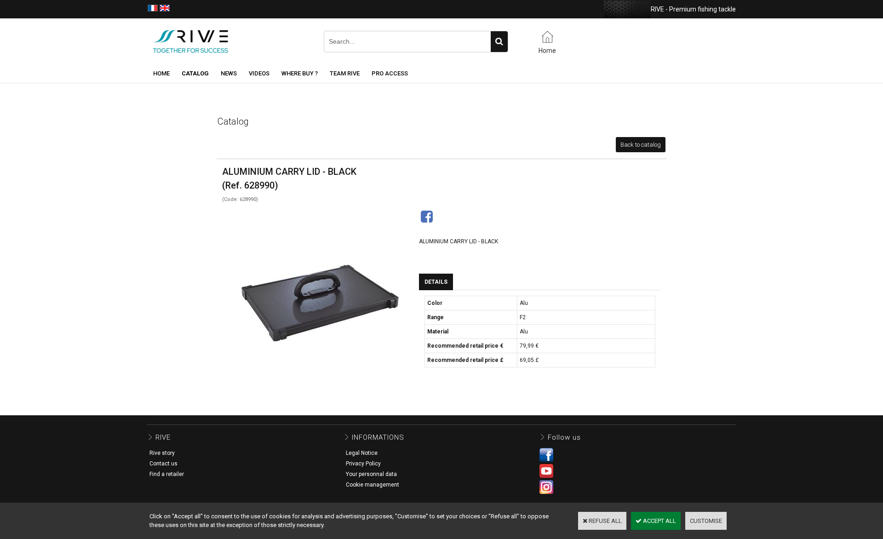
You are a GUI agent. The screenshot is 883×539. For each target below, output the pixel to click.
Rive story (162, 453)
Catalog (195, 73)
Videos (259, 73)
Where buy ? (299, 73)
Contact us (163, 463)
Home (161, 73)
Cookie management (372, 485)
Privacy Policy (363, 463)
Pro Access (390, 73)
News (229, 73)
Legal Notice (362, 453)
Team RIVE (345, 73)
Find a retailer (166, 474)
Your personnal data (371, 474)
